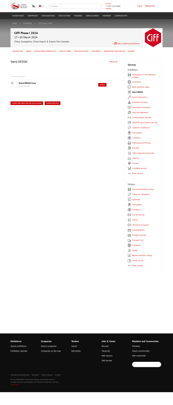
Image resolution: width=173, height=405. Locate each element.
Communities (121, 16)
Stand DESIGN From (27, 83)
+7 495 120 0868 (112, 6)
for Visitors (64, 16)
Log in (139, 5)
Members (107, 16)
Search (131, 51)
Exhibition (18, 51)
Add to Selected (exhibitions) (128, 43)
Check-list (113, 62)
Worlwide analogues (114, 51)
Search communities (141, 351)
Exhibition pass (52, 103)
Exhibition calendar (19, 351)
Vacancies (106, 351)
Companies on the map (51, 351)
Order (102, 85)
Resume (105, 346)
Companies (33, 16)
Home (14, 23)
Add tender (76, 351)
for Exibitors (48, 16)
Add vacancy (107, 355)
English (41, 6)
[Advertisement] (140, 300)
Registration (150, 5)
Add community (139, 355)
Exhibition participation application (26, 103)
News (28, 51)
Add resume (107, 360)
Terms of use (14, 385)
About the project (47, 375)
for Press (96, 51)
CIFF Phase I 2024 (45, 23)
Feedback (108, 8)
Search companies (49, 346)
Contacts (108, 3)
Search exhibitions (18, 346)
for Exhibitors (81, 51)
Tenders (78, 16)
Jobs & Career (92, 16)
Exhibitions (18, 16)
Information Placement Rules (20, 375)
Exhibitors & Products (45, 51)
